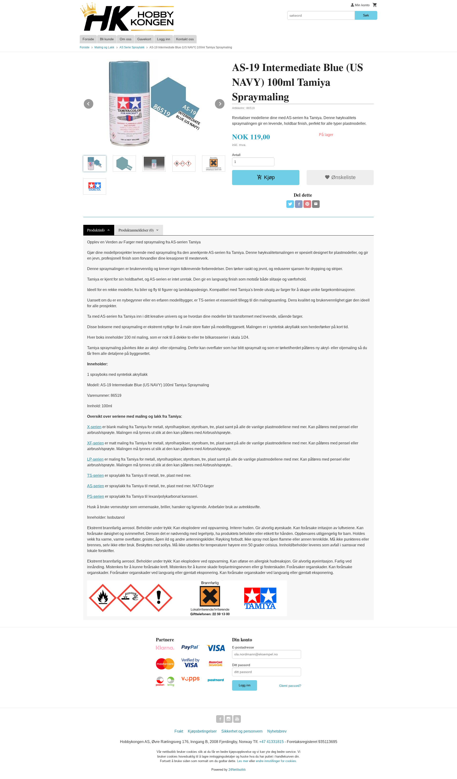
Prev (93, 103)
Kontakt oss (185, 39)
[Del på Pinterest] (307, 204)
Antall (236, 155)
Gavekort (144, 39)
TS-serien (95, 475)
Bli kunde (107, 39)
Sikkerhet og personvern (242, 731)
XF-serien (95, 443)
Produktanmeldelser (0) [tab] (136, 229)
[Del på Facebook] (299, 204)
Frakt (178, 731)
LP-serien (95, 459)
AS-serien (95, 486)
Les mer (243, 761)
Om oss (125, 39)
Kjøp (269, 177)
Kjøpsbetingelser (202, 731)
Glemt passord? (290, 686)
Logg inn (163, 39)
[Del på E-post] (316, 204)
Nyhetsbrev (277, 731)
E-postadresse (243, 647)
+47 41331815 (271, 742)
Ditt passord (241, 665)
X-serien (94, 427)
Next (224, 103)
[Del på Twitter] (290, 204)
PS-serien (95, 496)
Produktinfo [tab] (96, 229)
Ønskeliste (343, 177)
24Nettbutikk (237, 769)
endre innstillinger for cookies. (276, 761)
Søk (366, 15)
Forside (88, 39)
